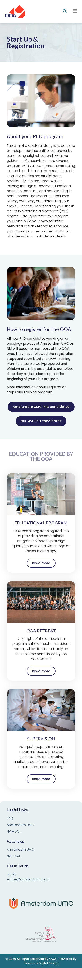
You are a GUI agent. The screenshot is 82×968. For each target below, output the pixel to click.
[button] (64, 11)
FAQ (10, 818)
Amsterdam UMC (20, 825)
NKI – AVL (14, 831)
